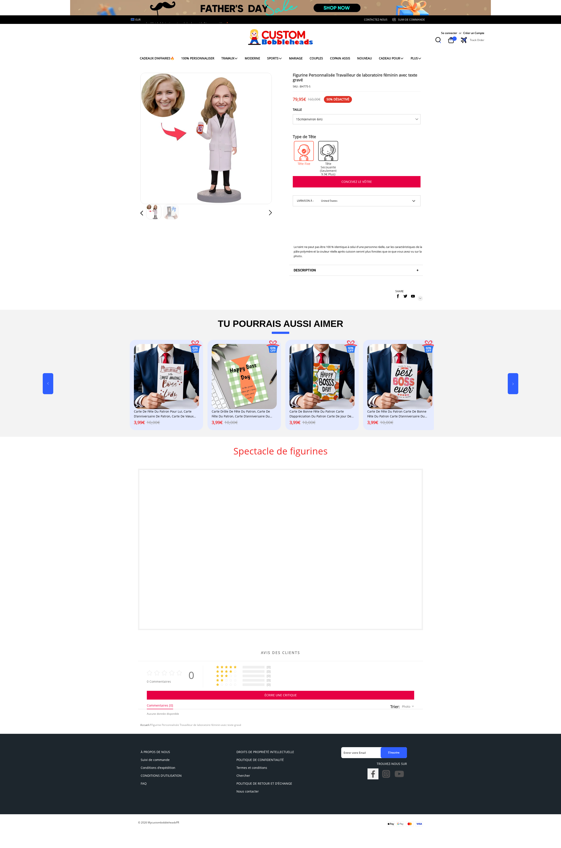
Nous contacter (247, 791)
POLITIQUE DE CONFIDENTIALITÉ (260, 760)
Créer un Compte (473, 33)
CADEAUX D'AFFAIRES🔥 (157, 58)
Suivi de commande (155, 760)
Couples (316, 58)
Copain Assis (340, 58)
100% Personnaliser (197, 58)
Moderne (252, 58)
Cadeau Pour (389, 58)
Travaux (227, 58)
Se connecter (449, 33)
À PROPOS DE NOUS (155, 752)
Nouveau (364, 58)
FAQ (144, 783)
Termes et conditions (251, 768)
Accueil (144, 725)
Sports (273, 58)
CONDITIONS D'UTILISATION (161, 775)
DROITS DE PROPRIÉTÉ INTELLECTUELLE (265, 752)
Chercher (243, 775)
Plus (414, 58)
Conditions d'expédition (158, 768)
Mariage (296, 58)
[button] (150, 137)
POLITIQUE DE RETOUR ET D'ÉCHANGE (264, 783)
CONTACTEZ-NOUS (375, 19)
